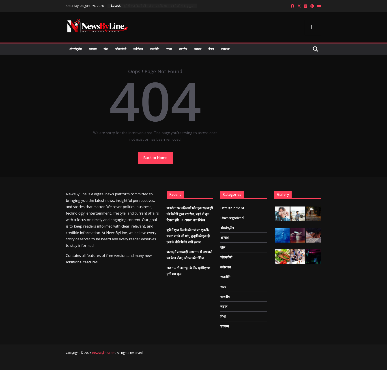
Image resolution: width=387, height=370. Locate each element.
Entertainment (232, 208)
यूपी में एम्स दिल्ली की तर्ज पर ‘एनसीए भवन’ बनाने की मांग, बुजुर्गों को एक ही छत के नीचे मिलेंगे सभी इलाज (160, 6)
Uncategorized (232, 217)
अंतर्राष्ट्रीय (75, 49)
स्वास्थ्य (225, 49)
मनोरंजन (138, 49)
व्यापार (197, 49)
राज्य (169, 49)
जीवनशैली (120, 49)
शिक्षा (211, 49)
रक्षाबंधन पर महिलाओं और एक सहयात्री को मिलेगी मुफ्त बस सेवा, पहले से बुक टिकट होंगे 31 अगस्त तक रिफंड (190, 214)
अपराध (93, 49)
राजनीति (154, 49)
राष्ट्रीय (183, 49)
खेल (106, 49)
